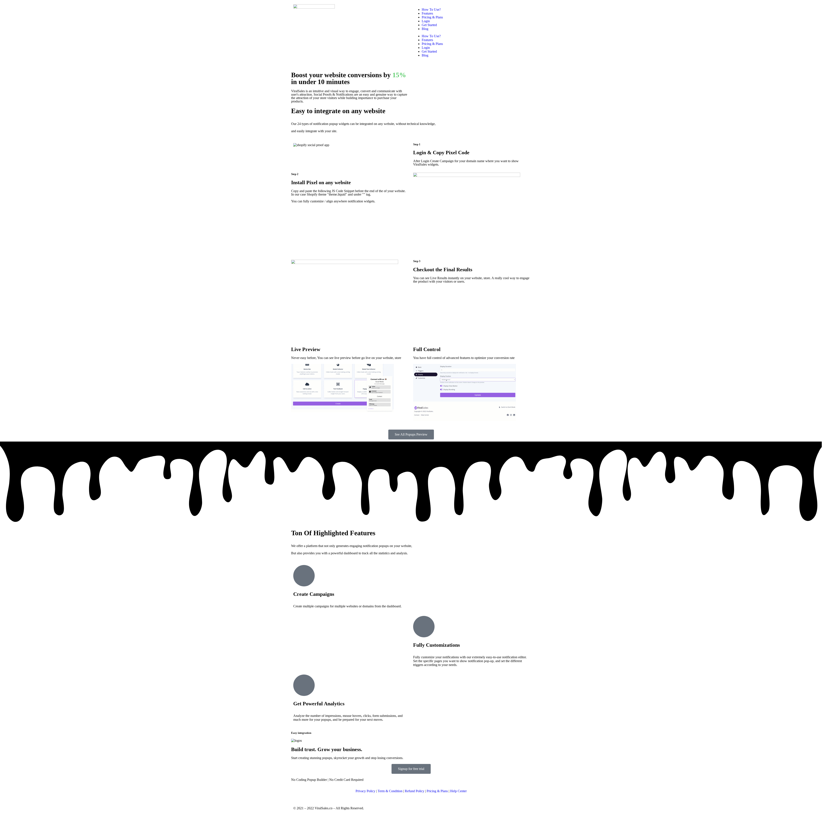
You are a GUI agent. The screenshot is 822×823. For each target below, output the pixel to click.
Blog (425, 29)
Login (426, 21)
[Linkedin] (441, 808)
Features (427, 13)
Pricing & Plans (432, 17)
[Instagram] (430, 808)
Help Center (458, 791)
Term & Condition (390, 791)
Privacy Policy (365, 791)
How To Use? (431, 9)
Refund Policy (414, 791)
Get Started (429, 25)
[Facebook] (418, 808)
